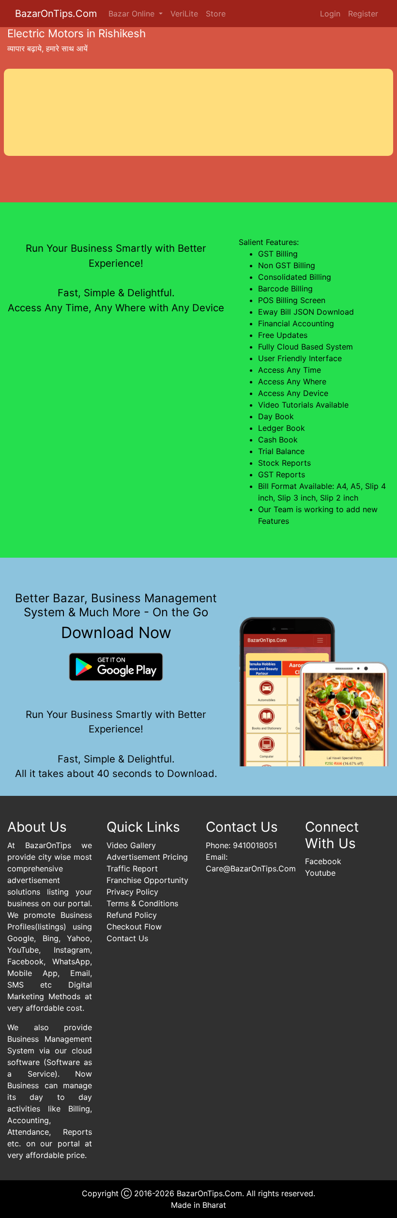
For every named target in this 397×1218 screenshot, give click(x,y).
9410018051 (255, 845)
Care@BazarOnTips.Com (251, 868)
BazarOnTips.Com (56, 13)
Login (330, 13)
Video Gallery (131, 845)
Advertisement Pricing (147, 857)
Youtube (320, 873)
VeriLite (184, 13)
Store (216, 13)
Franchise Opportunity (147, 880)
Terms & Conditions (142, 903)
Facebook (323, 861)
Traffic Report (132, 868)
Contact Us (127, 938)
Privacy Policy (132, 892)
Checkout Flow (134, 926)
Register (363, 13)
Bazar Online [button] (132, 13)
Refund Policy (132, 915)
